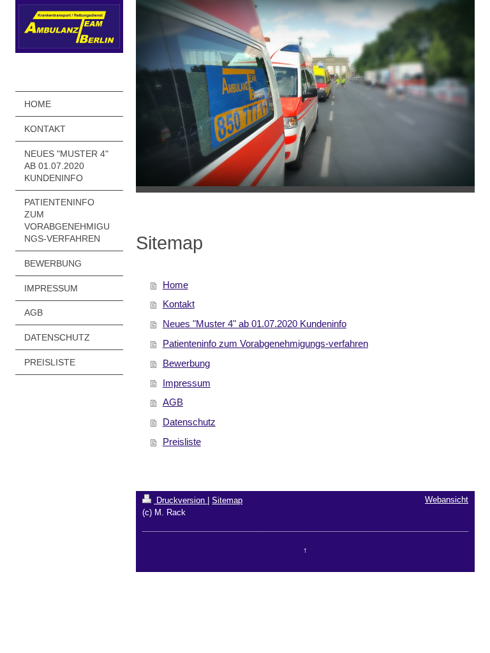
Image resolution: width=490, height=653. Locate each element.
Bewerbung (186, 363)
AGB (173, 402)
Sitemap (227, 500)
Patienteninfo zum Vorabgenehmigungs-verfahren (265, 343)
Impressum (187, 383)
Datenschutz (189, 421)
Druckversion (180, 500)
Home (175, 284)
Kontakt (179, 303)
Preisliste (182, 441)
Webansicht (446, 499)
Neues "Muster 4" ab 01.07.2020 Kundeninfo (254, 323)
